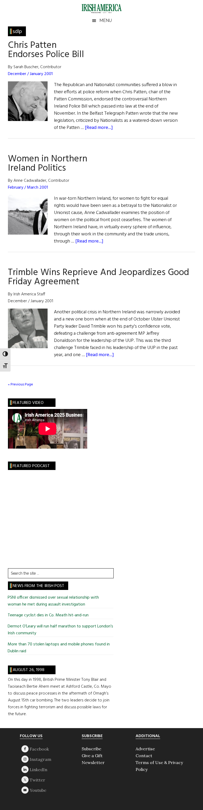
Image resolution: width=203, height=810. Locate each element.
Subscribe (91, 748)
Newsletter (93, 762)
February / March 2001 (28, 187)
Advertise (145, 748)
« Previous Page (20, 384)
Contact (144, 755)
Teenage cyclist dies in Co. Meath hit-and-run (49, 615)
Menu (105, 20)
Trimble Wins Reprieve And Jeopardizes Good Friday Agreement (98, 277)
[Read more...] (99, 128)
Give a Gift (92, 755)
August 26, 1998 (28, 670)
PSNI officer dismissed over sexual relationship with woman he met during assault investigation (53, 601)
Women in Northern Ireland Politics (47, 164)
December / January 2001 (30, 74)
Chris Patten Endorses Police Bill (46, 50)
